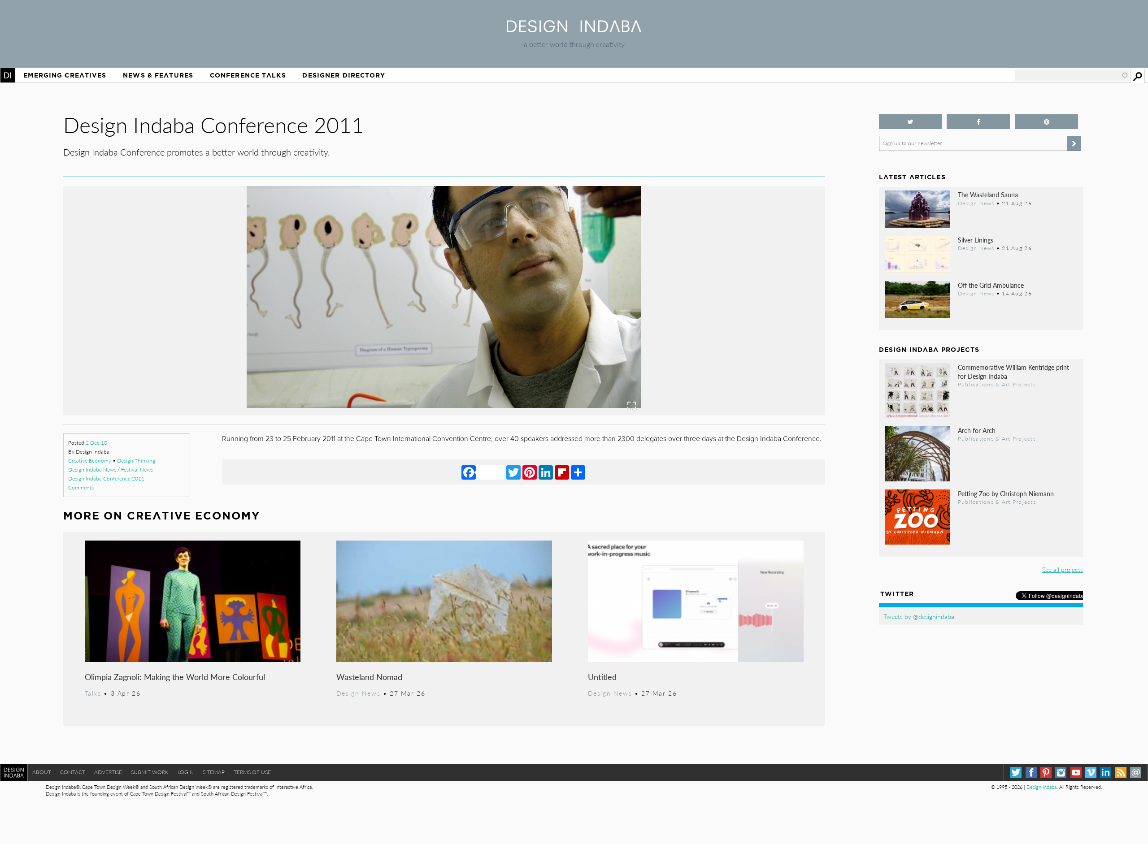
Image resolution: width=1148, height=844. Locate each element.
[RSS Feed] (1120, 772)
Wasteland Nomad (369, 676)
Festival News (137, 469)
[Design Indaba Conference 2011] (444, 412)
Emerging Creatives (64, 75)
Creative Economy (89, 460)
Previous (177, 343)
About (41, 772)
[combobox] (1072, 75)
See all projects (1062, 569)
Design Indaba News (92, 469)
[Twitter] (513, 472)
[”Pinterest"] (1046, 121)
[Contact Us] (1135, 772)
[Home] (574, 29)
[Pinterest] (529, 472)
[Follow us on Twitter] (910, 121)
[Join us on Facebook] (978, 121)
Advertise (108, 772)
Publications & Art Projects (997, 384)
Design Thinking (136, 460)
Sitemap (214, 772)
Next (710, 343)
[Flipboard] (562, 472)
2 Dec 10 (96, 442)
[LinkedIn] (546, 472)
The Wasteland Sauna (988, 194)
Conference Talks (248, 75)
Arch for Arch (977, 430)
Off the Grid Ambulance (991, 285)
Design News (358, 692)
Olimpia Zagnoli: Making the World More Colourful (175, 676)
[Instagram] (1060, 772)
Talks (93, 692)
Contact (72, 772)
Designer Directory (343, 75)
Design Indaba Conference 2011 (106, 478)
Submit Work (150, 772)
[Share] (578, 472)
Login (186, 772)
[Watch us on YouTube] (1076, 772)
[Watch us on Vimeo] (1090, 772)
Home (7, 75)
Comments (81, 487)
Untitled (602, 676)
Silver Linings (975, 239)
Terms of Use (252, 772)
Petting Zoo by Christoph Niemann (1006, 493)
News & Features (158, 75)
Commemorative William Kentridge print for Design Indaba (1013, 371)
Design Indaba (1041, 786)
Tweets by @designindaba (918, 616)
